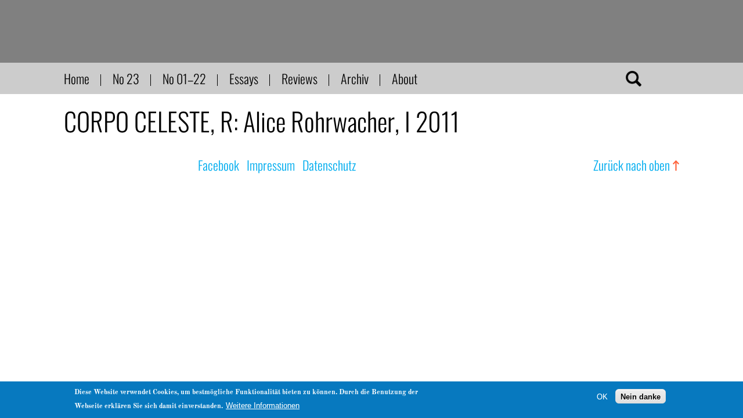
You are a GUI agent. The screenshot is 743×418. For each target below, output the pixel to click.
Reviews (300, 78)
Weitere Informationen (263, 405)
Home (76, 78)
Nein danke (641, 396)
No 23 (126, 78)
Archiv (355, 78)
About (404, 78)
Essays (243, 78)
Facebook (218, 165)
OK (602, 396)
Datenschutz (329, 165)
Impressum (271, 165)
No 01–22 (184, 78)
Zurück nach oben (631, 165)
